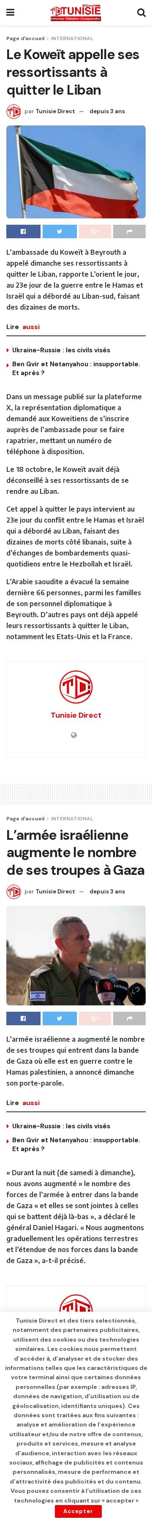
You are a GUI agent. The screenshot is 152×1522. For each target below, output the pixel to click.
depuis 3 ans (107, 111)
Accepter (78, 1511)
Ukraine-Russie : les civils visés (61, 350)
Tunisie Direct (55, 111)
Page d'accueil (25, 38)
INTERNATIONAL (72, 38)
